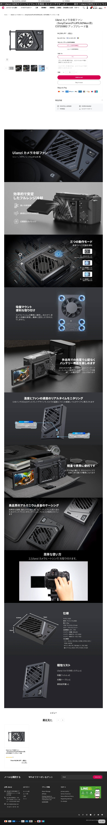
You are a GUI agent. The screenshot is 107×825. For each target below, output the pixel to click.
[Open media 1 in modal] (26, 40)
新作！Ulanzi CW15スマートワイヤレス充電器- (51, 4)
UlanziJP (93, 820)
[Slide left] (6, 68)
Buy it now (79, 82)
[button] (13, 7)
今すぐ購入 (24, 762)
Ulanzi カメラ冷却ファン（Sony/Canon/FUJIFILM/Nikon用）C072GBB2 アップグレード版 (16, 751)
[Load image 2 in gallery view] (18, 68)
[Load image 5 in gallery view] (41, 68)
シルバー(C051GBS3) (72, 49)
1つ (72, 56)
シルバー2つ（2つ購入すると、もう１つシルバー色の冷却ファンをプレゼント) (72, 66)
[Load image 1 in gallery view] (11, 68)
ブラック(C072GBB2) (72, 45)
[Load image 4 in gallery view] (34, 68)
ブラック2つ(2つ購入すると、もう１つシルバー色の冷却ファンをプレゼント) (72, 61)
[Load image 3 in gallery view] (26, 68)
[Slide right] (47, 68)
